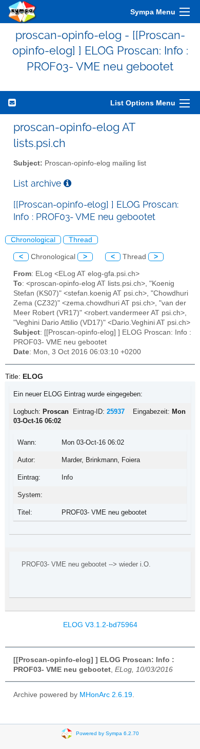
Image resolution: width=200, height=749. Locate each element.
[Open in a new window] (67, 183)
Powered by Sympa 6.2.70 (107, 733)
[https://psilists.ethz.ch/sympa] (22, 11)
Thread (80, 240)
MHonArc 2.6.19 (105, 695)
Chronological (33, 240)
